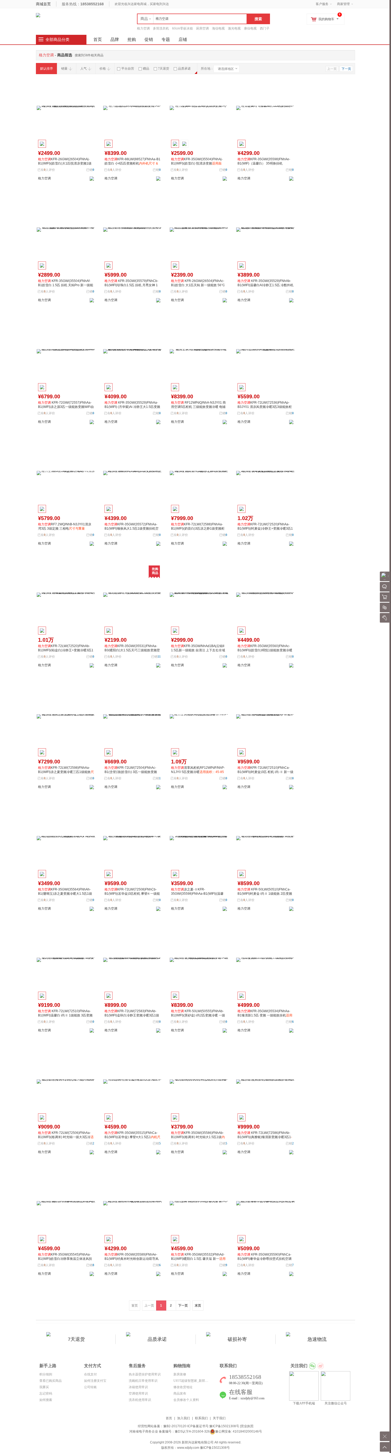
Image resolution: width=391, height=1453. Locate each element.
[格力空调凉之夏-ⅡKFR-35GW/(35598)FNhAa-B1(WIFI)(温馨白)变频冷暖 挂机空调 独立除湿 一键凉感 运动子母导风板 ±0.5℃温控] (199, 838)
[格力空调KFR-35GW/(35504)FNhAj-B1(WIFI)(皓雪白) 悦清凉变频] (199, 108)
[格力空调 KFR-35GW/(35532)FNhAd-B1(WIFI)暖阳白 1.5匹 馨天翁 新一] (199, 1203)
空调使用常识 (138, 1393)
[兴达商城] (38, 15)
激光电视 (234, 28)
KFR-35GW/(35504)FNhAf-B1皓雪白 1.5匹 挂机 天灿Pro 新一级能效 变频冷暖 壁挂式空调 (65, 285)
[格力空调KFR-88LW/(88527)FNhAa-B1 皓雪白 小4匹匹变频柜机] (132, 108)
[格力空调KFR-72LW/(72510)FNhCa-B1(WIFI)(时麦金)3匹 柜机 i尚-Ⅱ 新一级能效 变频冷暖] (265, 716)
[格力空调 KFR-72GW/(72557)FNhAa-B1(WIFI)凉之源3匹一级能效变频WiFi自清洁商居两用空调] (66, 351)
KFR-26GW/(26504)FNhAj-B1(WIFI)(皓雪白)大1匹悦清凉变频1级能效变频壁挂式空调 (64, 163)
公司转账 (90, 1387)
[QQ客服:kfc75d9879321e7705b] (92, 178)
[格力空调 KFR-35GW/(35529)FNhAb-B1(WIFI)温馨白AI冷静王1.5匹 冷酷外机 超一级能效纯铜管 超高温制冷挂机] (265, 229)
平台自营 (127, 68)
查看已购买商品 (50, 1381)
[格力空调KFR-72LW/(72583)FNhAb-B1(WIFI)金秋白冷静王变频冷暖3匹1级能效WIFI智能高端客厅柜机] (132, 960)
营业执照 (247, 1426)
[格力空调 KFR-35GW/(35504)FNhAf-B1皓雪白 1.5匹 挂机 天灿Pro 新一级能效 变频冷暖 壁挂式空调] (66, 229)
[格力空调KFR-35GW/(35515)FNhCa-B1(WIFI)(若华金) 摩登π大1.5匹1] (132, 1081)
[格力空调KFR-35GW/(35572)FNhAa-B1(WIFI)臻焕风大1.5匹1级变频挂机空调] (132, 473)
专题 (165, 39)
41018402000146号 (247, 1431)
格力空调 (143, 28)
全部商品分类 (57, 39)
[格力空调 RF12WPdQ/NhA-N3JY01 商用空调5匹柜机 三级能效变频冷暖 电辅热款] (199, 351)
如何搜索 (45, 1400)
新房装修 (179, 1374)
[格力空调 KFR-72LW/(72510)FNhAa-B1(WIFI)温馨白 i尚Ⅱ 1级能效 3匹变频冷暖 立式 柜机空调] (66, 960)
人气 (83, 68)
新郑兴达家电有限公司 (198, 1442)
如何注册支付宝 (95, 1381)
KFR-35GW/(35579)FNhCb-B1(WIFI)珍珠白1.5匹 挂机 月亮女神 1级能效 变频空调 (131, 285)
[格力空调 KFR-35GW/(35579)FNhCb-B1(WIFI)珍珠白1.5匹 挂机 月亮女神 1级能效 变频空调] (132, 229)
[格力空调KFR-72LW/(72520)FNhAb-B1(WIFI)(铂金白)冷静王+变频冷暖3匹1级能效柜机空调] (66, 594)
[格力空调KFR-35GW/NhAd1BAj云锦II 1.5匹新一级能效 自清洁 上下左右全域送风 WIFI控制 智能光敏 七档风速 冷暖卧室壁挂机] (199, 594)
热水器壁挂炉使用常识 (145, 1374)
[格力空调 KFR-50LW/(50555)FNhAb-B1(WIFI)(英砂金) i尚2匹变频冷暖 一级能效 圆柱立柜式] (199, 960)
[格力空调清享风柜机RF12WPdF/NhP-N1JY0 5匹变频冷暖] (199, 716)
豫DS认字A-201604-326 (192, 1431)
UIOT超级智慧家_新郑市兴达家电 (197, 1381)
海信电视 (218, 28)
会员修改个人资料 (186, 1400)
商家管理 (343, 4)
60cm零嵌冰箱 (182, 28)
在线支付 (90, 1374)
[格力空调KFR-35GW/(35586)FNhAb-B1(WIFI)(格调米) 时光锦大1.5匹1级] (199, 1081)
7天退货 (163, 68)
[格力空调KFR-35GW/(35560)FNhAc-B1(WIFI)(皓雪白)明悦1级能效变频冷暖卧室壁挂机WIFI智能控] (265, 594)
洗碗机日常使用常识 (143, 1381)
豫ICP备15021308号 (224, 1426)
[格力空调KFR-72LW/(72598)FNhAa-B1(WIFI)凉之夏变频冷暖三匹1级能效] (66, 716)
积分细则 (45, 1374)
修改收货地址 (183, 1387)
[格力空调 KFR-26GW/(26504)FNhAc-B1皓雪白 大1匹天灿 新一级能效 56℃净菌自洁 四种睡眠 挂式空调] (199, 229)
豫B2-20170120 (174, 1426)
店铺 (182, 39)
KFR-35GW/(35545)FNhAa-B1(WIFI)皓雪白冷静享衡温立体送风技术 (65, 1259)
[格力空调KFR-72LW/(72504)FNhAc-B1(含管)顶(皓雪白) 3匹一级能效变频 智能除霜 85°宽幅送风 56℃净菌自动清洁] (132, 716)
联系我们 (201, 1418)
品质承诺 (184, 68)
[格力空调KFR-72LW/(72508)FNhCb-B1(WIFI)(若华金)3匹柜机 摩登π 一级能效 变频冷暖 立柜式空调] (132, 838)
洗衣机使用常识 (140, 1400)
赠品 (146, 68)
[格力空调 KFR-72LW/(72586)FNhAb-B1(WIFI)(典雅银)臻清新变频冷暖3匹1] (265, 1081)
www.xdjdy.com (188, 1448)
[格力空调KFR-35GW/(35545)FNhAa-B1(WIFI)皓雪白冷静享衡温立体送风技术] (66, 1203)
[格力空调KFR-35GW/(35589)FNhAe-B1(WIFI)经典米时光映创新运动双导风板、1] (132, 1203)
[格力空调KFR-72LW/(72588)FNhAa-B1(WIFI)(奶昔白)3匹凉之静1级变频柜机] (199, 473)
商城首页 (43, 4)
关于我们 (219, 1418)
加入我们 (183, 1418)
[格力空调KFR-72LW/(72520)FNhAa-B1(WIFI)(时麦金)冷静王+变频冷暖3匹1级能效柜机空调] (265, 473)
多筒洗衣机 (161, 28)
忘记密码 (45, 1393)
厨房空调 (202, 28)
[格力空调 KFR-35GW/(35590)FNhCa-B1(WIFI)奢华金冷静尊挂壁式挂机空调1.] (265, 1203)
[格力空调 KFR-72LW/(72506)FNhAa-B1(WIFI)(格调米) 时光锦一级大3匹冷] (66, 1081)
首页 (169, 1418)
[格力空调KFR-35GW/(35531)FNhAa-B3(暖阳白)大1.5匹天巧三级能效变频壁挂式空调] (132, 594)
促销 (148, 39)
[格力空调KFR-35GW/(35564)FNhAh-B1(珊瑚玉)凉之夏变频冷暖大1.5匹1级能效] (66, 838)
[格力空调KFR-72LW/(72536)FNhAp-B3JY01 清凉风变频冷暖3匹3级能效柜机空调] (265, 351)
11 (159, 656)
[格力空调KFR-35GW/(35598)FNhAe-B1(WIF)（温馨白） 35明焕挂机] (265, 108)
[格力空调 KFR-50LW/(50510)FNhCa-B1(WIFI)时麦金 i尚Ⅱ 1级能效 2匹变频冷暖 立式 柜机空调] (265, 838)
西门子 (264, 28)
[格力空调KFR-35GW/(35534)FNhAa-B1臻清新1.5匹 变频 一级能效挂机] (265, 960)
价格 (102, 68)
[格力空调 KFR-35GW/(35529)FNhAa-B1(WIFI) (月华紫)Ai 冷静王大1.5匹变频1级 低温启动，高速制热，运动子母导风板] (132, 351)
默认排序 (46, 68)
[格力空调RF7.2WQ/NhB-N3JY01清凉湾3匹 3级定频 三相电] (66, 473)
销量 (64, 68)
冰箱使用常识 (138, 1387)
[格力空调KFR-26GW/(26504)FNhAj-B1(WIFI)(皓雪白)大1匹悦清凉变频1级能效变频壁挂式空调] (66, 108)
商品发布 (179, 1393)
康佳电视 (250, 28)
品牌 (114, 39)
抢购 (131, 39)
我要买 (44, 1387)
